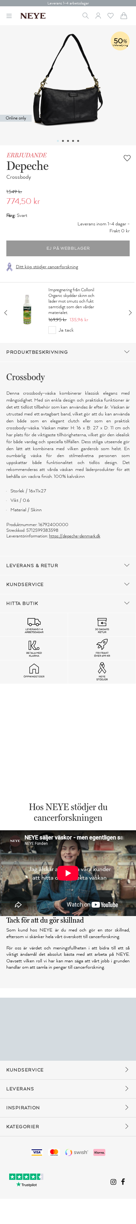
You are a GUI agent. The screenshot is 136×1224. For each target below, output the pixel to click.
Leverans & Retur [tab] (32, 565)
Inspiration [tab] (23, 1108)
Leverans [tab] (20, 1089)
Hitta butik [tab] (22, 603)
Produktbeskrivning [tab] (37, 352)
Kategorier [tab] (22, 1126)
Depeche (27, 165)
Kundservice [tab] (25, 584)
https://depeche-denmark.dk (74, 536)
